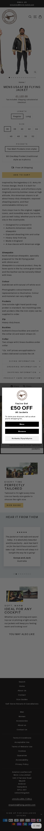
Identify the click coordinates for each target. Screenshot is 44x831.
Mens (22, 424)
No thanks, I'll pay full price (22, 438)
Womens (22, 431)
